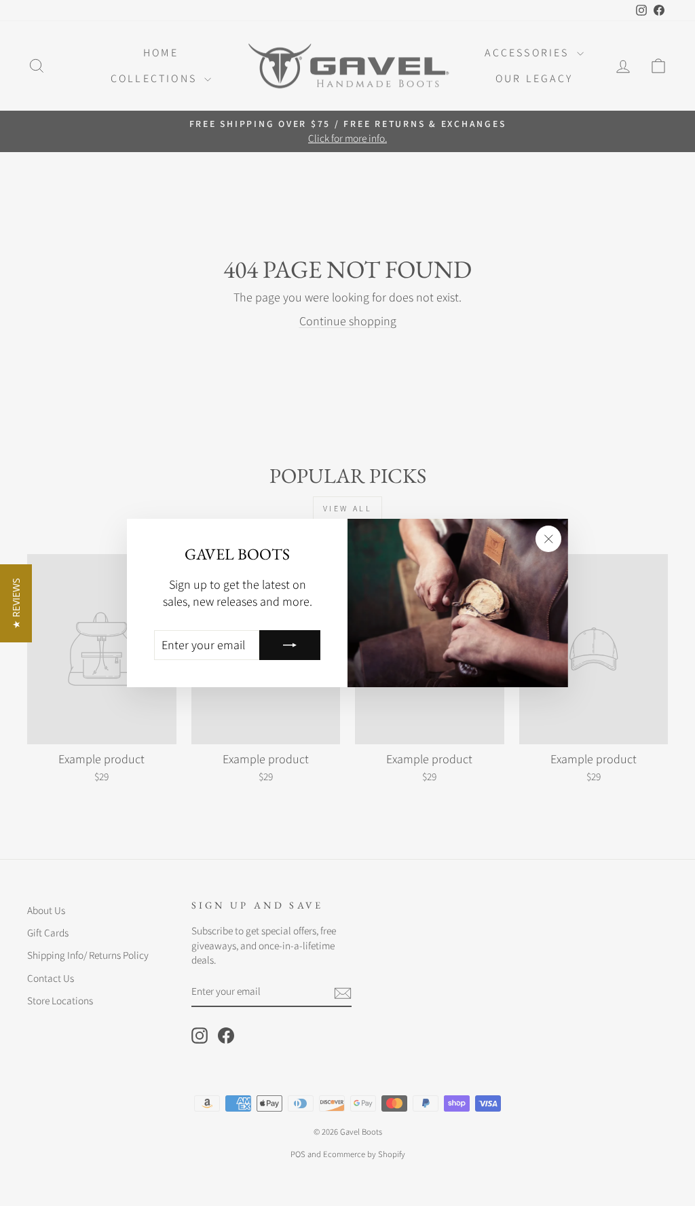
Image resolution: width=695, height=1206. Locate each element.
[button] (16, 603)
